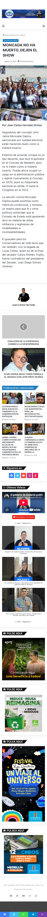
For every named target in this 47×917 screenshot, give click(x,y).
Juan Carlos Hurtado (23, 305)
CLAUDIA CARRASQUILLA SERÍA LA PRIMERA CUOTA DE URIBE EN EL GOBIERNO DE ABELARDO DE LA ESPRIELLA (34, 444)
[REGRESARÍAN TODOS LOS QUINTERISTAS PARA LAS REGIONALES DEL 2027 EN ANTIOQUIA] (35, 398)
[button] (27, 523)
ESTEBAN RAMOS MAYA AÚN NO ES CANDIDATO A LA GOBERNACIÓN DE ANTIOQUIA (10, 411)
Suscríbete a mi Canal (25, 517)
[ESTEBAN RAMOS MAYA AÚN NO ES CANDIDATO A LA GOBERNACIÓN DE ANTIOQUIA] (12, 398)
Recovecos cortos (17, 35)
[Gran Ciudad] (23, 13)
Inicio (6, 35)
